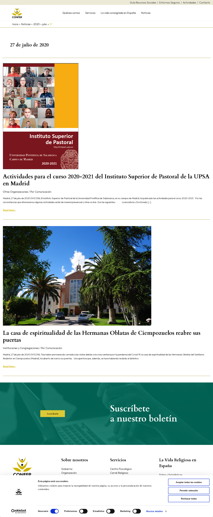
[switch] (83, 511)
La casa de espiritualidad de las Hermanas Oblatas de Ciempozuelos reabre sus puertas (101, 336)
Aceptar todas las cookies (189, 482)
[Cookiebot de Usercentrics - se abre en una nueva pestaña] (18, 511)
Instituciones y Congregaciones (21, 348)
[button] (52, 413)
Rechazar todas (189, 498)
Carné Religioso (119, 472)
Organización (69, 472)
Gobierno (66, 469)
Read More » (9, 210)
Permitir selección (189, 490)
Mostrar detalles (154, 511)
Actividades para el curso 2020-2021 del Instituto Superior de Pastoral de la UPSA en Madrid (106, 180)
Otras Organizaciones (15, 191)
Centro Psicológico (121, 469)
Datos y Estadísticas (170, 475)
